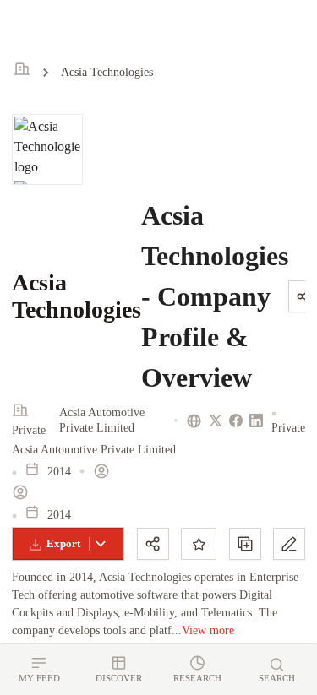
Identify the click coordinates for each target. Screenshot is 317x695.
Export (63, 543)
